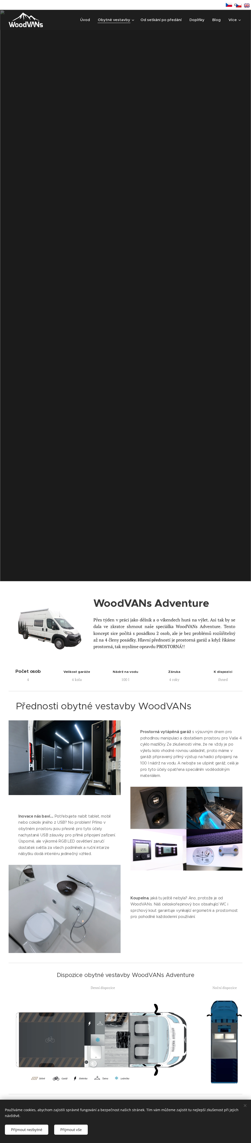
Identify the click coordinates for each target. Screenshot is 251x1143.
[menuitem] (86, 20)
